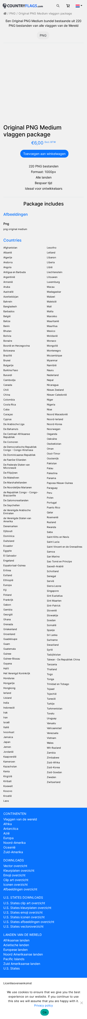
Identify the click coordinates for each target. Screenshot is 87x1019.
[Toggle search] (58, 6)
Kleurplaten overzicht (18, 870)
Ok (45, 1012)
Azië (6, 833)
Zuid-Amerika (13, 852)
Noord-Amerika (14, 842)
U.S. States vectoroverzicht (23, 926)
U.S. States (11, 968)
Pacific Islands (13, 959)
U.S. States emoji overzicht (23, 912)
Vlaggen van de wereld (20, 819)
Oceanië (9, 847)
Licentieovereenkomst (17, 983)
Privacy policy (43, 1005)
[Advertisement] (43, 85)
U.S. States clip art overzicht (24, 903)
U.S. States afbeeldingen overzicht (28, 922)
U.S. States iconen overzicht (24, 917)
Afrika (7, 824)
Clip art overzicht (15, 880)
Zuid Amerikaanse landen (21, 964)
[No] (81, 1003)
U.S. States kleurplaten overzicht (27, 908)
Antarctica (10, 828)
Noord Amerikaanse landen (23, 954)
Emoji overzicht (14, 875)
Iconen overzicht (15, 884)
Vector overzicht (15, 866)
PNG (12, 13)
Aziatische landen (16, 945)
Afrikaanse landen (16, 940)
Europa (8, 838)
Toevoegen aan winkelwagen (44, 154)
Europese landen (15, 949)
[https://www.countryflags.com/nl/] (23, 5)
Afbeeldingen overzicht (20, 889)
